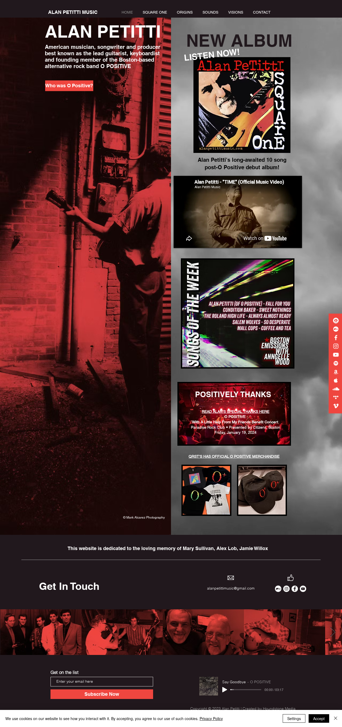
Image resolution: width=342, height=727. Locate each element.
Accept (319, 718)
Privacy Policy (211, 718)
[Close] (335, 718)
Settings (294, 718)
